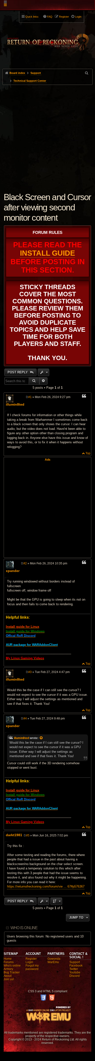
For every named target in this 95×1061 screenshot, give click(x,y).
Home (8, 958)
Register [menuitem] (64, 16)
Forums (9, 962)
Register (31, 958)
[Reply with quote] (84, 397)
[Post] (27, 397)
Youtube (74, 972)
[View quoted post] (41, 738)
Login (29, 962)
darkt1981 (14, 835)
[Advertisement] (47, 135)
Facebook (76, 965)
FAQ (49, 16)
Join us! (9, 979)
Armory (8, 969)
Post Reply (18, 372)
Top (88, 453)
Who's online (12, 965)
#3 (30, 672)
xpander (12, 571)
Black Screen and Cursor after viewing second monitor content (47, 207)
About (7, 976)
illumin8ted (15, 404)
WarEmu (53, 962)
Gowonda (54, 958)
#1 (30, 397)
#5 (27, 835)
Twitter (73, 969)
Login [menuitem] (78, 16)
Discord (74, 976)
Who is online (24, 928)
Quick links (31, 16)
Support (74, 962)
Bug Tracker (12, 972)
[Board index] (47, 39)
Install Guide (47, 253)
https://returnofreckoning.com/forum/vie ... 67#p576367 (46, 886)
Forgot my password (32, 967)
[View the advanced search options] (87, 73)
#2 (25, 563)
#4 (25, 718)
